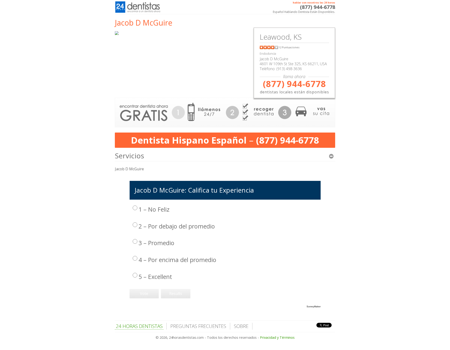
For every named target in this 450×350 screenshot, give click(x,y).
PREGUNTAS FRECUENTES (198, 326)
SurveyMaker (314, 306)
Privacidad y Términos (277, 337)
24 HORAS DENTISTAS (139, 326)
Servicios (129, 155)
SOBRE (241, 326)
